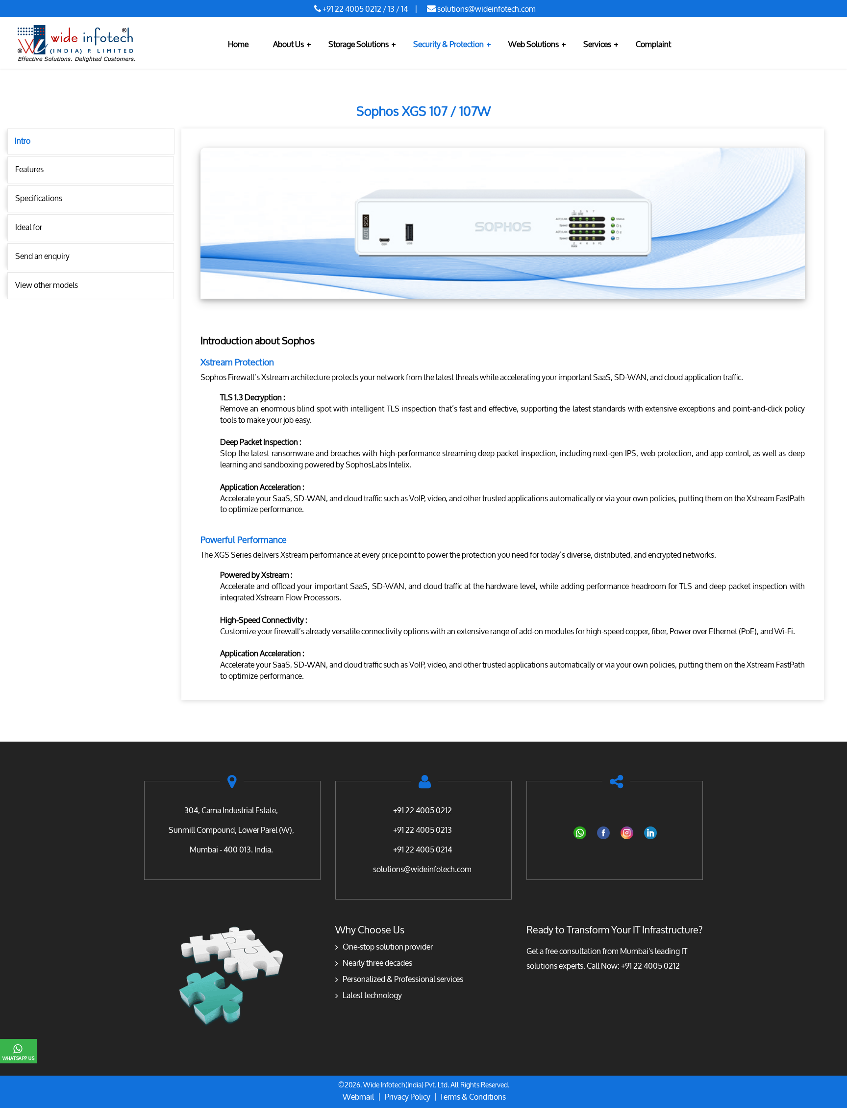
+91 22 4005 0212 (352, 9)
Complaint (653, 44)
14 (404, 9)
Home (238, 44)
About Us (288, 44)
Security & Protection (448, 44)
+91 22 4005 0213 (422, 830)
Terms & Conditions (473, 1097)
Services (597, 44)
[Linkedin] (650, 832)
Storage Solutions (358, 44)
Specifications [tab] (38, 198)
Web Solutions (533, 44)
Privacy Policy (410, 1097)
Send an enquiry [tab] (42, 256)
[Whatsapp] (579, 832)
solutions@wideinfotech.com (486, 9)
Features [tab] (29, 169)
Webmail (358, 1097)
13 (391, 9)
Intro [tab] (22, 141)
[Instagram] (626, 832)
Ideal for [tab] (28, 227)
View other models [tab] (46, 285)
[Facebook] (603, 832)
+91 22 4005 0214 (422, 850)
